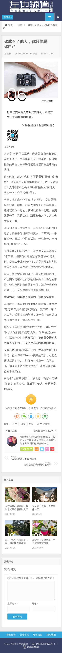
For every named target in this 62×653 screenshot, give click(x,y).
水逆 (31, 424)
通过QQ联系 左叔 (42, 449)
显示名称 (12, 603)
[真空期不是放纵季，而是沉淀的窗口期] (44, 535)
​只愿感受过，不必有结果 (23, 458)
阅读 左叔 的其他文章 (26, 449)
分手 (14, 424)
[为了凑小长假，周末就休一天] (44, 501)
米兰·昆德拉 (43, 424)
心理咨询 (24, 634)
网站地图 (51, 634)
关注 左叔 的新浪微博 (52, 449)
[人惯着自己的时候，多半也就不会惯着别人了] (17, 501)
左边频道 (31, 6)
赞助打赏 (11, 634)
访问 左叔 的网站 (37, 449)
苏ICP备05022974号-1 (43, 644)
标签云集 (37, 634)
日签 (20, 25)
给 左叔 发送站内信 (47, 449)
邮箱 (35, 603)
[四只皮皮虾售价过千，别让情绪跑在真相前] (17, 535)
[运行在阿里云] (31, 647)
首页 (10, 25)
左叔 (9, 53)
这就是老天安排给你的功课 (37, 464)
